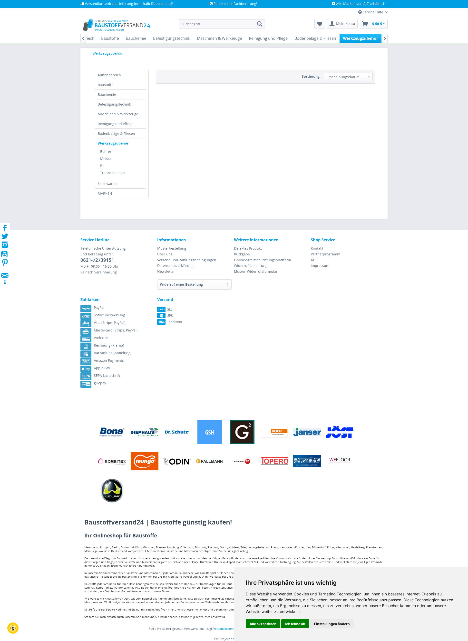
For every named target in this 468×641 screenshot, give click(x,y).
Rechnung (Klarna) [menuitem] (109, 345)
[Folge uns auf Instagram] (5, 246)
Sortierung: (311, 76)
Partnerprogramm (325, 254)
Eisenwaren (107, 183)
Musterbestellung (171, 248)
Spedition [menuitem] (174, 322)
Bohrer (105, 151)
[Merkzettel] (319, 24)
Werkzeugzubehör (113, 143)
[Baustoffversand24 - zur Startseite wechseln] (116, 25)
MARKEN (105, 193)
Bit (102, 165)
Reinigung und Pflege (115, 123)
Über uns (164, 254)
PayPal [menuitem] (99, 307)
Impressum (320, 265)
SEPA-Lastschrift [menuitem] (107, 375)
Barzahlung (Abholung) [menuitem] (112, 352)
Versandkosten (223, 629)
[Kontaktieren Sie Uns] (5, 270)
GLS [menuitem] (169, 309)
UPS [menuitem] (169, 315)
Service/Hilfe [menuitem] (373, 12)
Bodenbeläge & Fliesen (116, 133)
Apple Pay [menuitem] (102, 368)
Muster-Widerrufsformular (256, 271)
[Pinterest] (5, 264)
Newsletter (166, 271)
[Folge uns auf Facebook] (5, 229)
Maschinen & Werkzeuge (118, 114)
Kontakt (317, 248)
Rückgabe (242, 254)
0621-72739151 (97, 260)
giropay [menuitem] (100, 383)
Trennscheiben (112, 172)
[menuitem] (222, 24)
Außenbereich (109, 75)
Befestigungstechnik (114, 104)
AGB (314, 260)
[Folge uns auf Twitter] (5, 237)
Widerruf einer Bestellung (181, 284)
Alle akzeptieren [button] (263, 624)
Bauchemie (107, 94)
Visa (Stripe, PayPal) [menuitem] (109, 322)
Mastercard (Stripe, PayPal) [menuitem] (115, 330)
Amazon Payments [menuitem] (109, 360)
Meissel (106, 158)
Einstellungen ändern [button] (332, 624)
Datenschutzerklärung (175, 265)
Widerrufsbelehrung (250, 265)
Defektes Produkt (248, 248)
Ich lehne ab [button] (295, 624)
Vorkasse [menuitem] (101, 337)
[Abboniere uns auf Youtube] (5, 255)
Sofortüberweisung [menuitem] (109, 315)
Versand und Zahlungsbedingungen (186, 260)
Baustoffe (105, 84)
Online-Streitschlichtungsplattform (262, 260)
